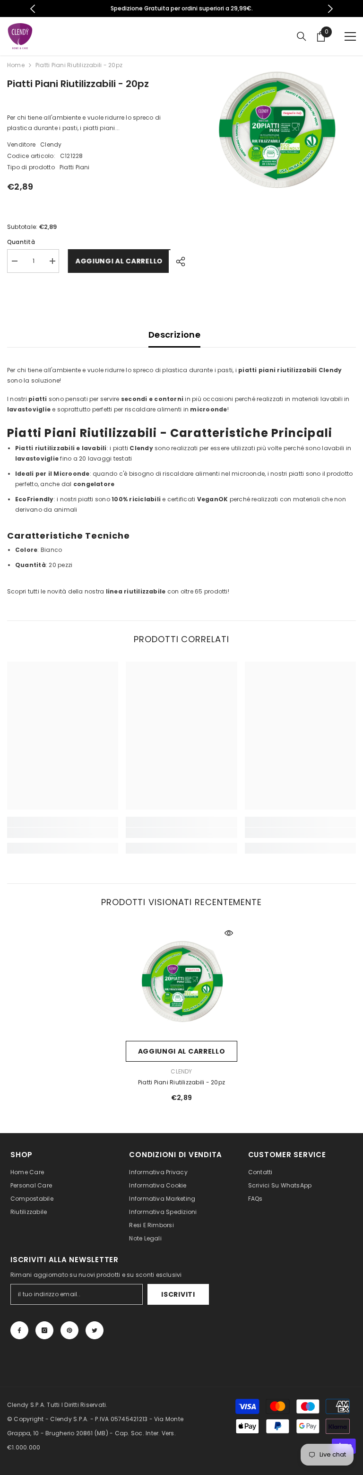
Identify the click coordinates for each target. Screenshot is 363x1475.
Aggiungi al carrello (117, 261)
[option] (182, 8)
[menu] (350, 36)
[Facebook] (19, 1330)
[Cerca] (301, 36)
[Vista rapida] (228, 933)
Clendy (50, 144)
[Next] (330, 8)
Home (16, 65)
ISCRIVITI (178, 1294)
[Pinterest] (69, 1330)
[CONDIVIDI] (177, 261)
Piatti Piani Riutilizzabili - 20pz (181, 1082)
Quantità (21, 242)
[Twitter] (95, 1330)
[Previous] (33, 8)
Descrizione (174, 334)
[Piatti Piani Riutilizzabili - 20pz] (181, 980)
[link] (62, 833)
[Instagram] (44, 1330)
